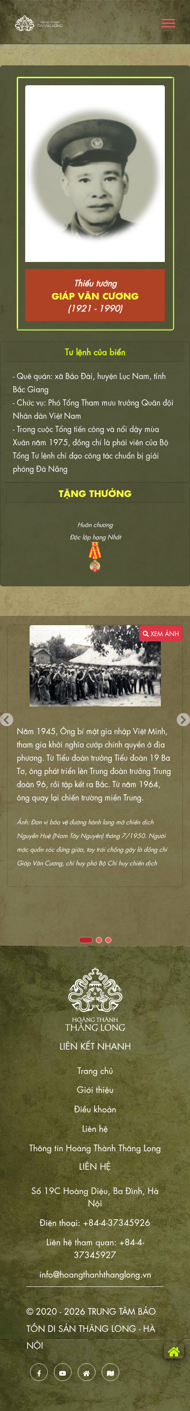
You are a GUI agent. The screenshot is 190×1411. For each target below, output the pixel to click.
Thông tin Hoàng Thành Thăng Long (95, 1147)
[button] (168, 21)
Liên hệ (95, 1127)
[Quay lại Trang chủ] (174, 1350)
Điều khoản (95, 1108)
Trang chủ (95, 1069)
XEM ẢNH (164, 633)
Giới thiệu (95, 1088)
